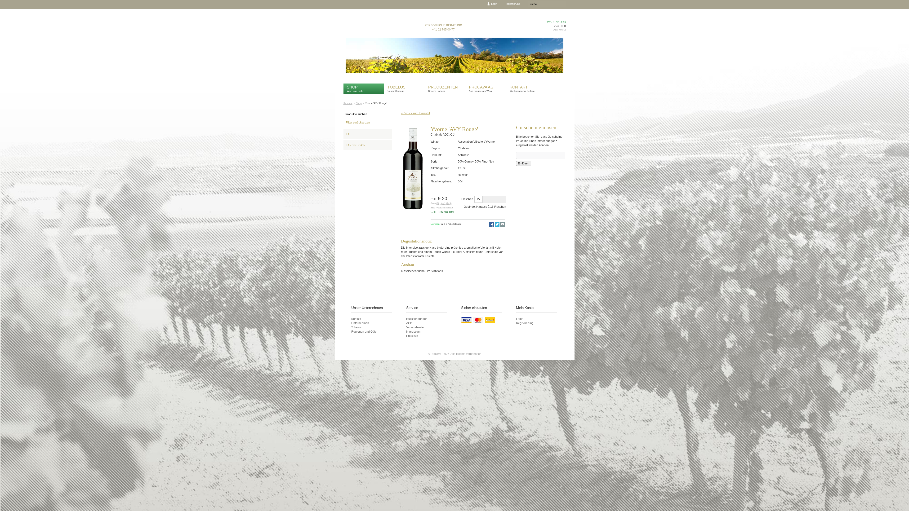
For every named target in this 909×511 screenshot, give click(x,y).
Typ (348, 134)
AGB (409, 323)
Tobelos (396, 87)
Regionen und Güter (364, 331)
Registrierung (512, 3)
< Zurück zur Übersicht (415, 113)
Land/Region (355, 145)
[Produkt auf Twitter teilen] (497, 226)
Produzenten (443, 87)
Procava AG (481, 87)
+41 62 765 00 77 (443, 29)
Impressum (413, 331)
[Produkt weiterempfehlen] (502, 226)
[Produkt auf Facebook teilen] (491, 226)
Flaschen (467, 199)
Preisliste (412, 336)
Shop (352, 87)
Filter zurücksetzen (358, 122)
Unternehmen (360, 323)
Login (494, 3)
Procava (347, 103)
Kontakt (519, 87)
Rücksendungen (417, 319)
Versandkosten (415, 327)
